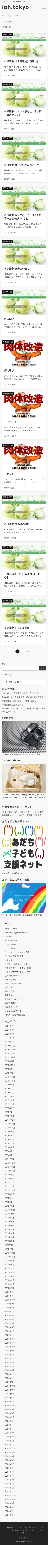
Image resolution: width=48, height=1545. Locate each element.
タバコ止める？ (11, 948)
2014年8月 (9, 1135)
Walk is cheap (11, 940)
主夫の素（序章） (12, 976)
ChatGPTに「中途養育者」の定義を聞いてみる (23, 697)
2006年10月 (10, 1405)
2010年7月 (9, 1268)
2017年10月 (10, 1065)
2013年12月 (10, 1163)
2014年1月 (9, 1159)
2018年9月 (9, 1053)
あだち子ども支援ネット (12, 873)
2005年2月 (10, 1483)
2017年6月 (9, 1069)
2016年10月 (10, 1081)
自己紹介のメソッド (13, 1011)
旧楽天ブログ (10, 995)
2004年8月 (10, 1507)
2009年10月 (10, 1300)
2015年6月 (9, 1100)
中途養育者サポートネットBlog (18, 968)
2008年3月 (10, 1370)
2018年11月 (10, 1049)
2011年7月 (9, 1225)
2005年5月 (10, 1472)
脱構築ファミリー (12, 1007)
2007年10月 (10, 1390)
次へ (29, 652)
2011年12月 (10, 1210)
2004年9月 (10, 1503)
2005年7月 (9, 1464)
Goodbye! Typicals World (16, 932)
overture (8, 936)
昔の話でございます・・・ (16, 999)
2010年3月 (9, 1280)
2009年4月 (10, 1323)
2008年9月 (10, 1350)
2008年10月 (10, 1347)
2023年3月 (10, 1030)
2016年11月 (10, 1077)
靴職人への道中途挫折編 (15, 1015)
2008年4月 (10, 1366)
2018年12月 (10, 1045)
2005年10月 (10, 1452)
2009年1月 (9, 1335)
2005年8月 (10, 1460)
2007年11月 (10, 1386)
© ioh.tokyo (24, 1538)
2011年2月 (9, 1241)
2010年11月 (10, 1253)
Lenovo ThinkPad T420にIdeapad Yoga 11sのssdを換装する (23, 710)
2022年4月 (10, 1038)
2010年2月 (9, 1284)
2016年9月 (9, 1084)
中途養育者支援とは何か (12, 705)
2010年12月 (10, 1249)
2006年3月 (10, 1433)
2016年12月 (10, 1073)
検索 (4, 664)
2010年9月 (9, 1261)
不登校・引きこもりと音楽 (16, 964)
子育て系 (8, 987)
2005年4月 (10, 1476)
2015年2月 (9, 1112)
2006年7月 (9, 1417)
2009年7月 (9, 1311)
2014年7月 (9, 1139)
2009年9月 (10, 1304)
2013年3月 (9, 1182)
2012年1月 (9, 1206)
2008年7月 (9, 1358)
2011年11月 (10, 1214)
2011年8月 (9, 1221)
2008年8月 (10, 1354)
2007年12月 (10, 1382)
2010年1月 (9, 1288)
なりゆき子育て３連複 (14, 956)
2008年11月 (10, 1343)
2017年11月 (10, 1061)
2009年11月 (10, 1296)
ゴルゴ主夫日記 (11, 944)
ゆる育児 (8, 960)
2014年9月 (9, 1131)
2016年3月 (9, 1088)
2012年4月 (9, 1198)
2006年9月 (10, 1409)
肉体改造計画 (10, 1003)
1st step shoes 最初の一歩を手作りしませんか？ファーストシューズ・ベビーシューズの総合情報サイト (23, 797)
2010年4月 (9, 1276)
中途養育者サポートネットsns (17, 972)
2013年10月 (10, 1171)
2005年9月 (10, 1456)
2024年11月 (10, 1026)
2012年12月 (10, 1190)
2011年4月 (9, 1233)
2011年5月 (9, 1229)
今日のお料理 (10, 979)
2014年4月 (9, 1147)
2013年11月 (10, 1167)
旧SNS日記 (9, 991)
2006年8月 (10, 1413)
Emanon (29, 1541)
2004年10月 (10, 1499)
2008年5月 (10, 1362)
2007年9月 (9, 1394)
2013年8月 (9, 1174)
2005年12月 (10, 1444)
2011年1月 (9, 1245)
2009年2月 (10, 1331)
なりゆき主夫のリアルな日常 (17, 952)
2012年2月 (9, 1202)
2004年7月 (9, 1511)
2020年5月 (10, 1041)
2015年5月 (9, 1104)
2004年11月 (10, 1495)
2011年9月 (9, 1217)
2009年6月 (10, 1315)
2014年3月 (9, 1151)
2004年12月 (10, 1491)
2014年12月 (10, 1120)
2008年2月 (10, 1374)
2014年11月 (10, 1124)
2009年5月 (10, 1319)
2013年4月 (9, 1178)
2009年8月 (10, 1308)
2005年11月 (10, 1448)
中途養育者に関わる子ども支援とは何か (19, 701)
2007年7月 (9, 1401)
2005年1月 (9, 1487)
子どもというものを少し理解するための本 (20, 693)
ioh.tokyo (15, 7)
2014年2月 (9, 1155)
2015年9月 (9, 1096)
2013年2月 (9, 1186)
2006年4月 (10, 1429)
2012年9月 (9, 1194)
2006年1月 (9, 1440)
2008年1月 (9, 1378)
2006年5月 (10, 1425)
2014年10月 (10, 1128)
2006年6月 (10, 1421)
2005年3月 (10, 1480)
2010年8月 (9, 1264)
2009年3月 (10, 1327)
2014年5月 (9, 1143)
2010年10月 (10, 1257)
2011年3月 (9, 1237)
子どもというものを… (14, 983)
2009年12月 (10, 1292)
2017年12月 (10, 1057)
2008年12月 (10, 1339)
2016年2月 (9, 1092)
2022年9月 (10, 1034)
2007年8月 (9, 1397)
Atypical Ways (11, 929)
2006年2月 (10, 1436)
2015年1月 (9, 1116)
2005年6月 (10, 1468)
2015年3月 (9, 1108)
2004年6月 (10, 1515)
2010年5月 (9, 1272)
